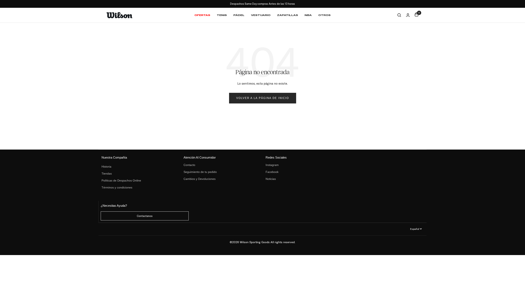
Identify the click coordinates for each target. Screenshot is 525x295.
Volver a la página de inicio (262, 98)
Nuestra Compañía (114, 157)
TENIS (222, 15)
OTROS (324, 15)
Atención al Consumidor (200, 157)
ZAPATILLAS (287, 15)
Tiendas (107, 173)
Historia (106, 166)
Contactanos (145, 216)
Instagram (272, 165)
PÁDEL (238, 15)
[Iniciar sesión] (408, 15)
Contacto (189, 165)
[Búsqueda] (399, 15)
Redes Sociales (276, 157)
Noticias (271, 178)
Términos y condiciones (117, 187)
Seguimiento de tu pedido (200, 172)
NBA (308, 15)
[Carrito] (416, 15)
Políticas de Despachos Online (121, 180)
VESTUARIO (260, 15)
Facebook (272, 172)
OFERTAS (202, 15)
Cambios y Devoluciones (200, 178)
